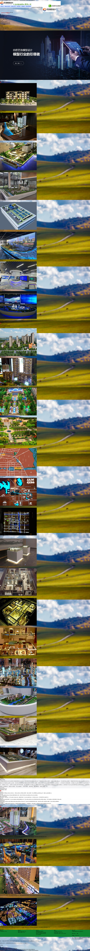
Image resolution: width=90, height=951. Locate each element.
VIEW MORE (2, 787)
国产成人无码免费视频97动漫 (19, 950)
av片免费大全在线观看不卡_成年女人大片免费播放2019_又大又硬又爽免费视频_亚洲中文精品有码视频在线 (17, 0)
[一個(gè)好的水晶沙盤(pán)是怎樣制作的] (18, 911)
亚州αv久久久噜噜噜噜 (28, 950)
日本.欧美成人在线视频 (10, 950)
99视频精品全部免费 (3, 950)
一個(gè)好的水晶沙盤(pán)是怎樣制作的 (6, 926)
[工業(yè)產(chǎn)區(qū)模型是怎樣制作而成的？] (18, 851)
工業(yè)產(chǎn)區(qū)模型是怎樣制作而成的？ (7, 863)
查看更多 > (2, 447)
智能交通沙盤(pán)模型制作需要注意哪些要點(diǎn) (8, 894)
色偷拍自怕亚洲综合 (35, 950)
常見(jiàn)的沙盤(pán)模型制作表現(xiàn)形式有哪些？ (8, 835)
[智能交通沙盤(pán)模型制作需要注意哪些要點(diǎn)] (19, 880)
